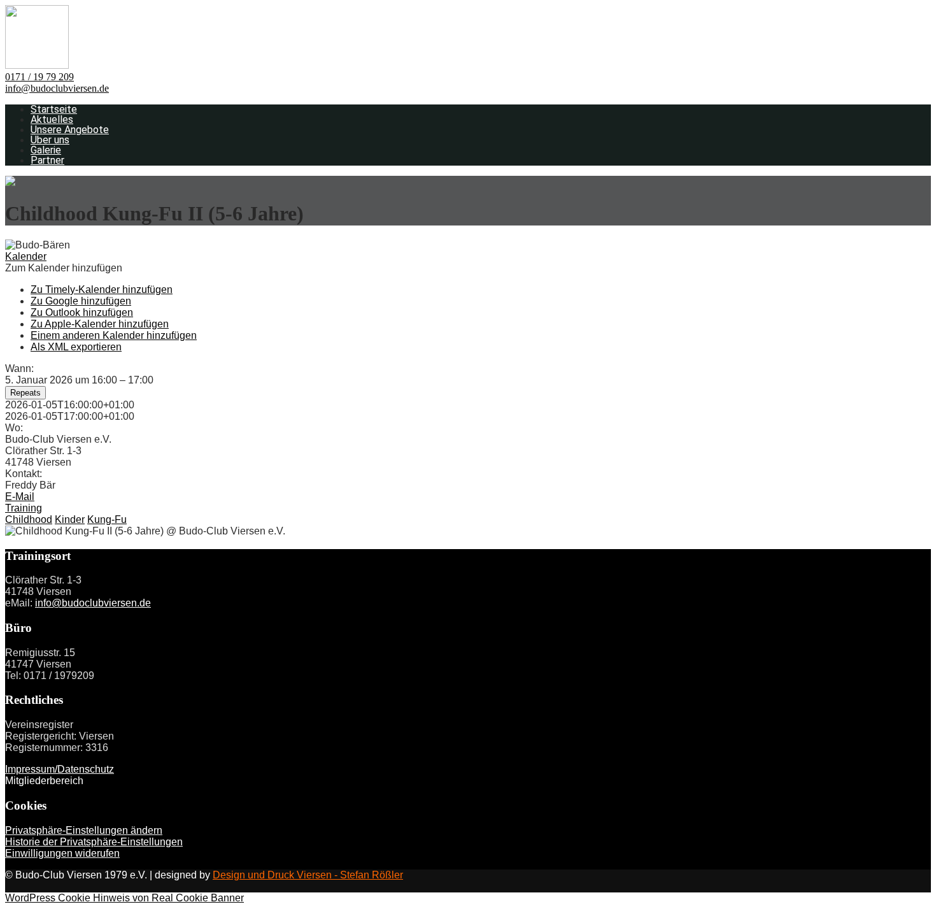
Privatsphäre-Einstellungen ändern (83, 830)
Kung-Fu (107, 519)
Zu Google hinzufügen (81, 301)
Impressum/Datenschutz (59, 769)
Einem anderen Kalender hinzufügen (114, 335)
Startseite (54, 109)
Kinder (70, 519)
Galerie (46, 150)
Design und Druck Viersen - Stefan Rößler (308, 875)
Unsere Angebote (70, 130)
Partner (47, 160)
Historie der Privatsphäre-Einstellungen (94, 841)
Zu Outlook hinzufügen (82, 312)
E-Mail (19, 496)
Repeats (25, 392)
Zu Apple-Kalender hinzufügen (100, 324)
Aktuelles (52, 119)
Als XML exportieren (76, 346)
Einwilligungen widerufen (62, 853)
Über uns (50, 140)
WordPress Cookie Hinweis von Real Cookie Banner (124, 897)
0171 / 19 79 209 (39, 76)
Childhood (28, 519)
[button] (63, 267)
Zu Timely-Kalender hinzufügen (102, 289)
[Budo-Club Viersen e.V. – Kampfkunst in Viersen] (37, 65)
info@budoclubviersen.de (57, 88)
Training (23, 508)
